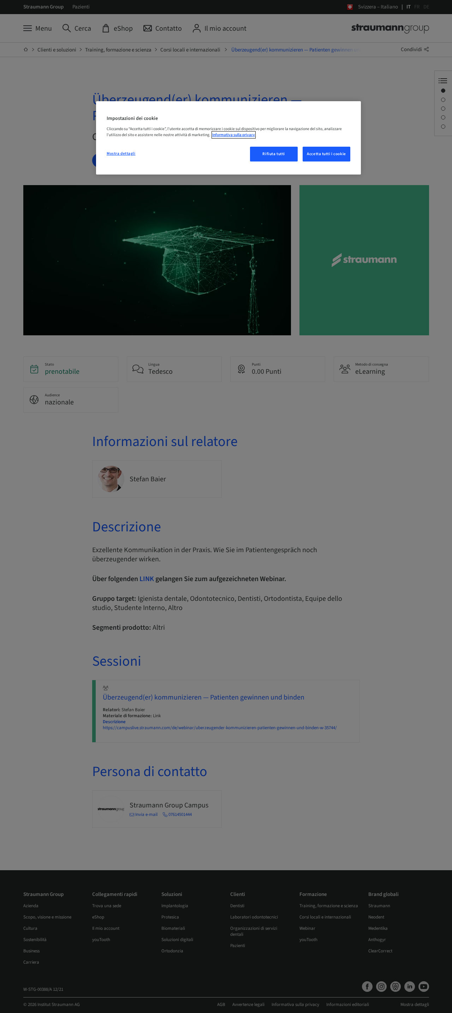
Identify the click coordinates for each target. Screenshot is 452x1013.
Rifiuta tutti (273, 154)
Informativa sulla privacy (233, 135)
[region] (228, 138)
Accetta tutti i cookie (326, 154)
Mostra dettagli (121, 154)
